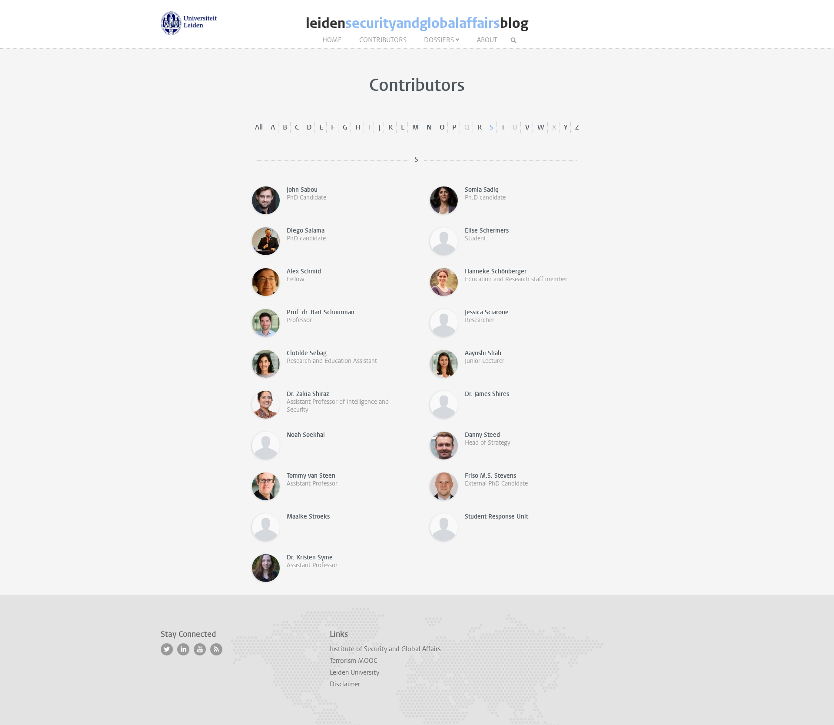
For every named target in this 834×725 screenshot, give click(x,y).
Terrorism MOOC (353, 660)
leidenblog (417, 23)
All (259, 127)
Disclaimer (345, 684)
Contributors (383, 40)
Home (332, 40)
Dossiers (439, 40)
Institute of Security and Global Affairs (385, 649)
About (487, 40)
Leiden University (354, 672)
